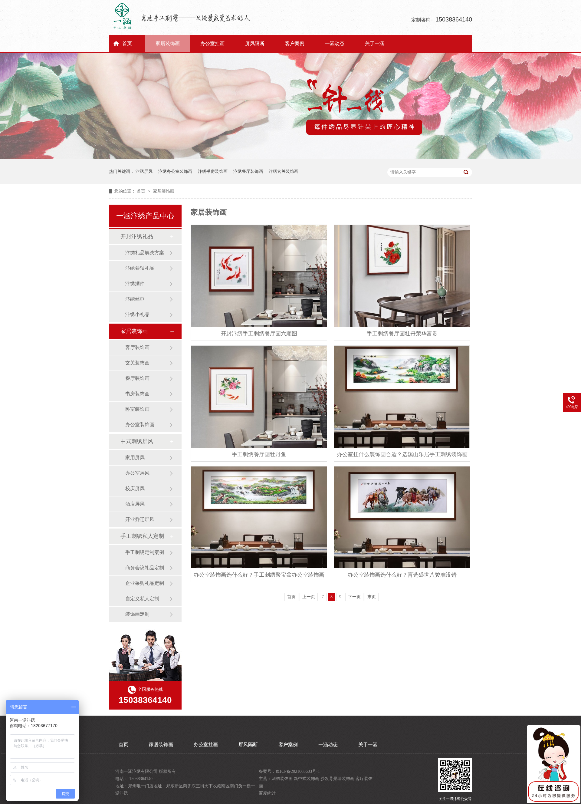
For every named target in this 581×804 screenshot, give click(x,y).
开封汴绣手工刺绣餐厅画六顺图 (259, 334)
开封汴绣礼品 (136, 236)
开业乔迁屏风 (139, 519)
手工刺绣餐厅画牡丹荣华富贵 (402, 334)
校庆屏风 (135, 488)
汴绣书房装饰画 (213, 171)
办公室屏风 (137, 473)
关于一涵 (374, 43)
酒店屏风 (135, 503)
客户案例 (294, 43)
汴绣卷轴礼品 (139, 268)
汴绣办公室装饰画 (175, 171)
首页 (127, 43)
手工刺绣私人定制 (142, 536)
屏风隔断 (254, 43)
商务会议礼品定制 (144, 567)
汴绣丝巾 (135, 299)
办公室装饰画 (139, 424)
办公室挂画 (212, 43)
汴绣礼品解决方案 (144, 252)
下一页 (354, 597)
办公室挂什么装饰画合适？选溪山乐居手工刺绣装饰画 (402, 454)
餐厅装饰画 (137, 378)
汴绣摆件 (135, 283)
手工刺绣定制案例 (144, 552)
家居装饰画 (168, 43)
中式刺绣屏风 (136, 441)
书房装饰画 (137, 393)
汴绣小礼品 (137, 314)
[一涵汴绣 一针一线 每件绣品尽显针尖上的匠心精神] (290, 158)
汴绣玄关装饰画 (283, 171)
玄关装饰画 (137, 362)
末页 (371, 597)
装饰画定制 (137, 614)
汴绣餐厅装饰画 (248, 171)
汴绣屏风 (144, 171)
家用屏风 (135, 457)
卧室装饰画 (137, 409)
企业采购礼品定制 (144, 583)
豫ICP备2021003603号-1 (298, 771)
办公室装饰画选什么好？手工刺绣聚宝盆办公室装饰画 (259, 575)
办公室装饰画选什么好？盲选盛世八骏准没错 (402, 575)
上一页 (308, 597)
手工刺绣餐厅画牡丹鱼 (259, 454)
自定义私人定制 (142, 598)
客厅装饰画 (137, 347)
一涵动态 (334, 43)
